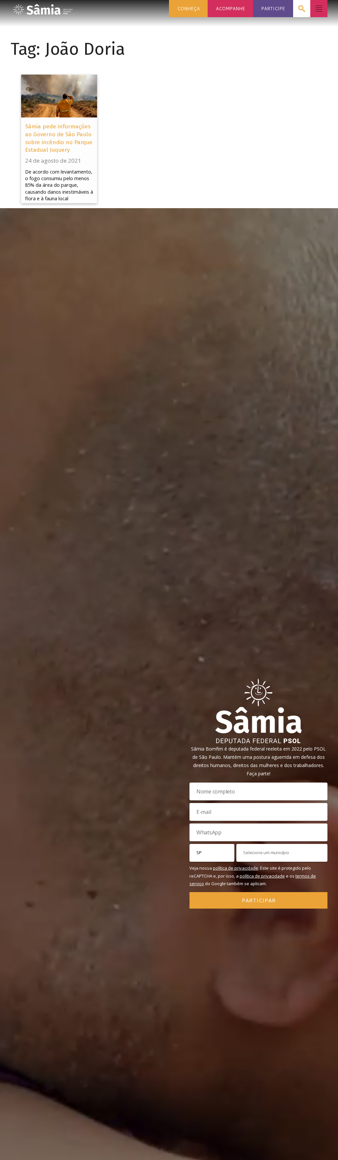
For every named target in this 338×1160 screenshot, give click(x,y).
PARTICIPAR (259, 900)
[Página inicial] (43, 7)
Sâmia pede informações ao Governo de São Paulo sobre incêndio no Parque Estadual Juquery (58, 138)
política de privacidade (235, 868)
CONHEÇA (188, 8)
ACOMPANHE (230, 8)
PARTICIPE (273, 8)
